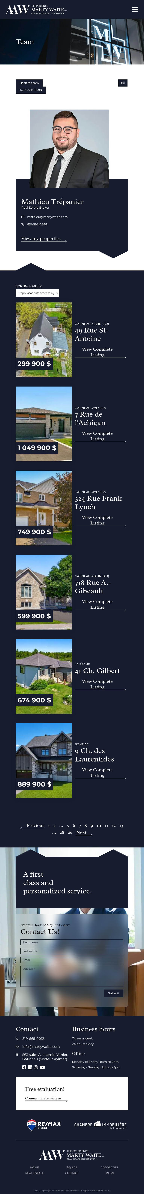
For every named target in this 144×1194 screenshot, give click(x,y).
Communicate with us (43, 1098)
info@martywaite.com (41, 1047)
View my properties (41, 238)
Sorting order (29, 286)
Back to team (29, 83)
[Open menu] (135, 9)
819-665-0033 (33, 1039)
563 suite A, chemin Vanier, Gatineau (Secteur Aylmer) (45, 1057)
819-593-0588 (32, 90)
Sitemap (105, 1190)
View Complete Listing (97, 352)
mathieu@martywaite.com (47, 217)
